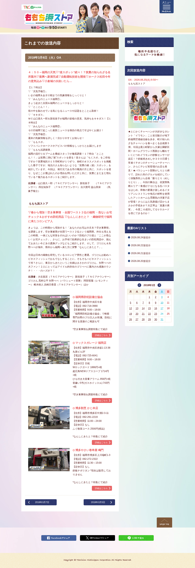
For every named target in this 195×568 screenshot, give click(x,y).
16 (155, 308)
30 (155, 319)
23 (155, 314)
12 (130, 308)
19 (130, 314)
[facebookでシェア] (58, 537)
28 (143, 319)
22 (149, 314)
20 (137, 314)
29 (149, 319)
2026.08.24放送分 (141, 237)
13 (137, 308)
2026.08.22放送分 (141, 245)
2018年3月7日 (42, 502)
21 (143, 314)
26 (130, 319)
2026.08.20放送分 (141, 261)
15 (149, 308)
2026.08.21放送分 (141, 253)
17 (162, 308)
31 (162, 319)
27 (137, 319)
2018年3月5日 (98, 502)
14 (143, 308)
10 (162, 302)
